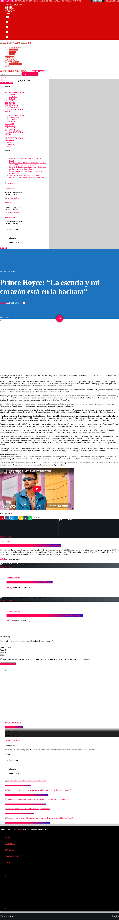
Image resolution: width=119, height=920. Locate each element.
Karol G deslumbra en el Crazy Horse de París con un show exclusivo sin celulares (25, 804)
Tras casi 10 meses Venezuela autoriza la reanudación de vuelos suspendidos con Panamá (27, 823)
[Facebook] (6, 32)
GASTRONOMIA (5, 541)
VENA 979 (16, 830)
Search (30, 73)
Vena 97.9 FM (16, 513)
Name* (3, 650)
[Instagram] (6, 27)
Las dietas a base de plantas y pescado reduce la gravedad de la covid (30, 545)
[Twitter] (6, 22)
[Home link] (15, 43)
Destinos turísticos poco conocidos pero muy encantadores (19, 813)
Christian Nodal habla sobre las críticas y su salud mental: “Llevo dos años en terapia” (45, 615)
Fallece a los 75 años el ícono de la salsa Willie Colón (30, 582)
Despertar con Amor (14, 727)
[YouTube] (7, 17)
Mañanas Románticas (13, 723)
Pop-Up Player (38, 71)
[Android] (6, 37)
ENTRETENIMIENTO (9, 272)
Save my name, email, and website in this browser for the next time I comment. (46, 659)
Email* (3, 653)
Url (2, 655)
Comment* (5, 648)
